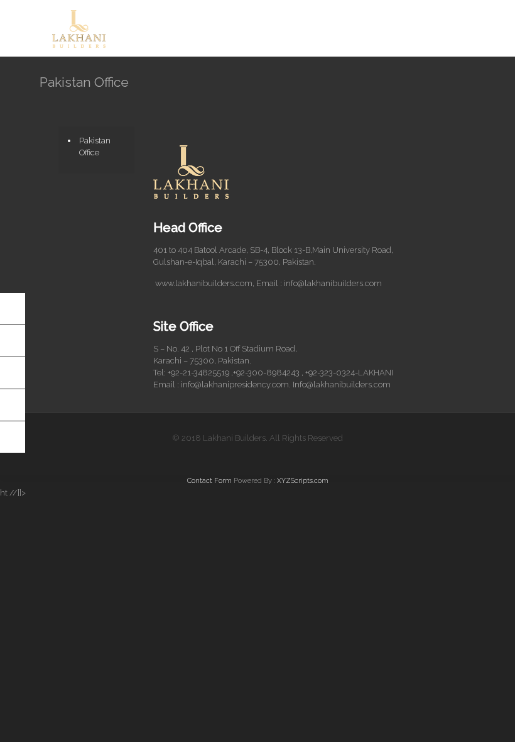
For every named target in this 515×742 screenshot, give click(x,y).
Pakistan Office (95, 146)
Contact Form (209, 481)
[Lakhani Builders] (79, 28)
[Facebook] (257, 456)
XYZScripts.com (302, 481)
